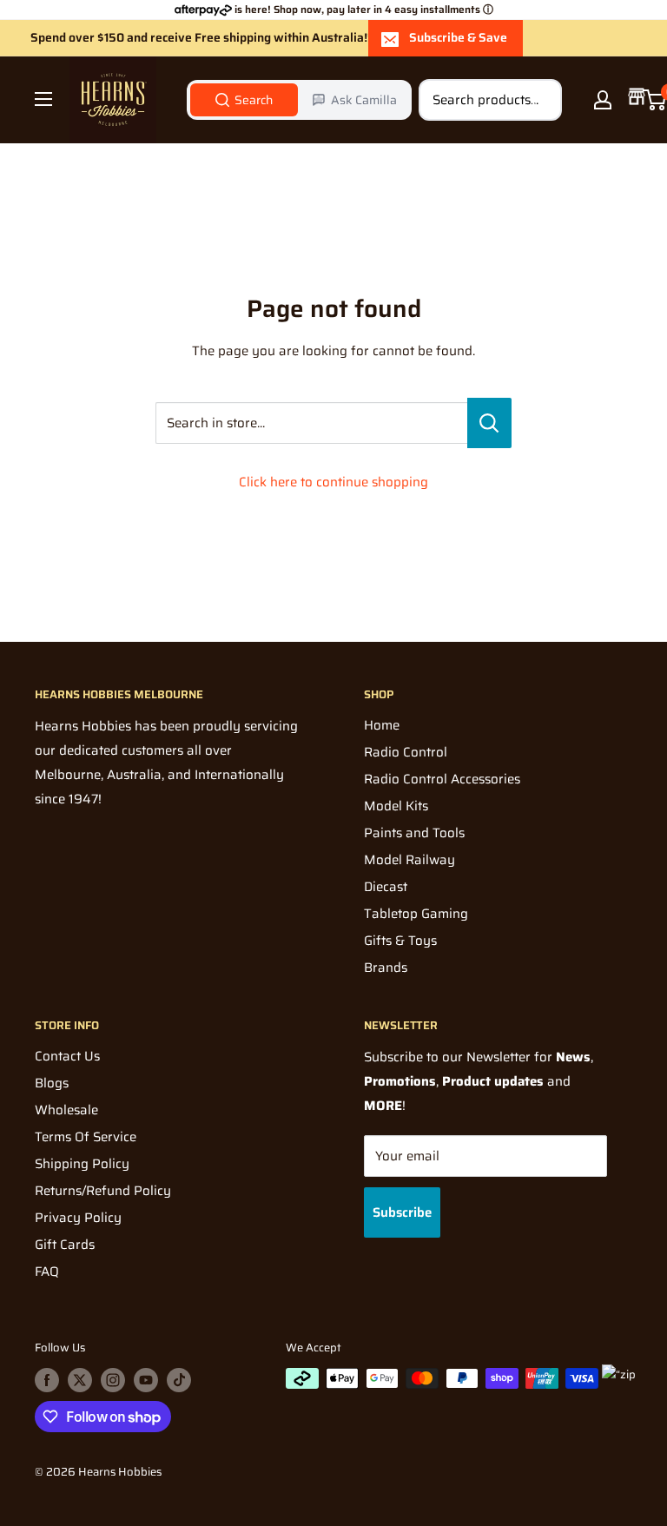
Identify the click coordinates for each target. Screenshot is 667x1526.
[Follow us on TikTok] (179, 1380)
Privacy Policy (78, 1217)
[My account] (602, 99)
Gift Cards (65, 1244)
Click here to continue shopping (333, 482)
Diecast (385, 886)
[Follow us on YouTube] (146, 1380)
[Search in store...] (489, 423)
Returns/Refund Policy (103, 1190)
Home (382, 725)
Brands (385, 967)
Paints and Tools (414, 832)
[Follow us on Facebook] (47, 1380)
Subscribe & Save (458, 37)
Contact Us (67, 1056)
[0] (655, 99)
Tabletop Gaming (416, 913)
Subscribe (402, 1212)
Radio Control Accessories (442, 779)
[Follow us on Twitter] (80, 1380)
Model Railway (409, 859)
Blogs (52, 1083)
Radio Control (405, 752)
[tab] (244, 99)
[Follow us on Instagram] (113, 1380)
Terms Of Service (85, 1136)
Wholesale (66, 1110)
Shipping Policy (82, 1163)
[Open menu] (43, 99)
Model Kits (396, 806)
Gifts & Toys (400, 940)
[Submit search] (539, 100)
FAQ (47, 1271)
